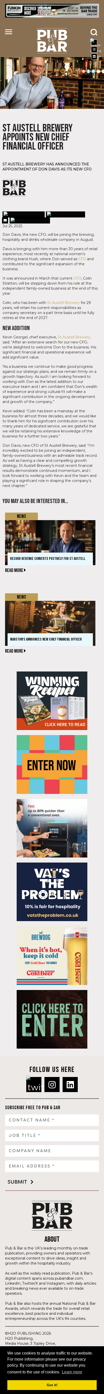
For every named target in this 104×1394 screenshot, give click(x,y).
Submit (17, 1182)
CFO (82, 259)
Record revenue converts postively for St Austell (47, 558)
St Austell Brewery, (74, 337)
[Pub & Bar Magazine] (52, 40)
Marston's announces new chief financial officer (46, 639)
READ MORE (14, 570)
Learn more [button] (72, 1372)
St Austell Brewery (63, 302)
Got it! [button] (52, 1385)
